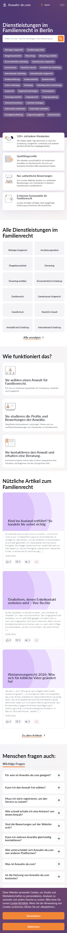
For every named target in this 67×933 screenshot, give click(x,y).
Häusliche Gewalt (28, 67)
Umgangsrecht (32, 97)
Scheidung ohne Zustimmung (49, 85)
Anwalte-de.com (19, 5)
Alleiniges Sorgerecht (14, 50)
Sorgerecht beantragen (28, 91)
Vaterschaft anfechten (39, 108)
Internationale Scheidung (15, 73)
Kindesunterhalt (31, 79)
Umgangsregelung (50, 97)
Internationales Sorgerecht (41, 73)
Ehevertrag (30, 56)
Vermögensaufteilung (14, 114)
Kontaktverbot (48, 79)
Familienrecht (53, 114)
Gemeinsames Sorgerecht (43, 61)
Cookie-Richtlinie (19, 903)
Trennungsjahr (48, 91)
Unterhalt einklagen (35, 103)
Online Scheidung (12, 85)
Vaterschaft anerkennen (15, 108)
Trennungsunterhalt (13, 97)
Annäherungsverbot (35, 50)
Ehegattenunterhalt (13, 56)
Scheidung (28, 85)
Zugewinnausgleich (35, 114)
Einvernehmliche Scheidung (16, 61)
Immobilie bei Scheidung (50, 67)
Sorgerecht (9, 91)
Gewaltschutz (10, 67)
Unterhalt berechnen (13, 103)
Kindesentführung (12, 79)
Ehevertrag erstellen (48, 56)
